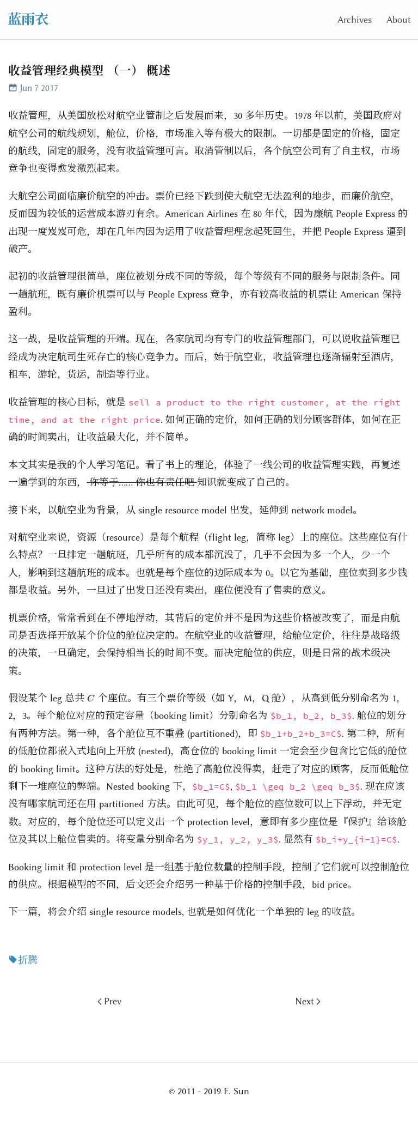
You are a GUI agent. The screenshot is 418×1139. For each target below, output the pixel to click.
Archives (354, 19)
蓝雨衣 (28, 19)
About (398, 19)
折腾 (28, 959)
